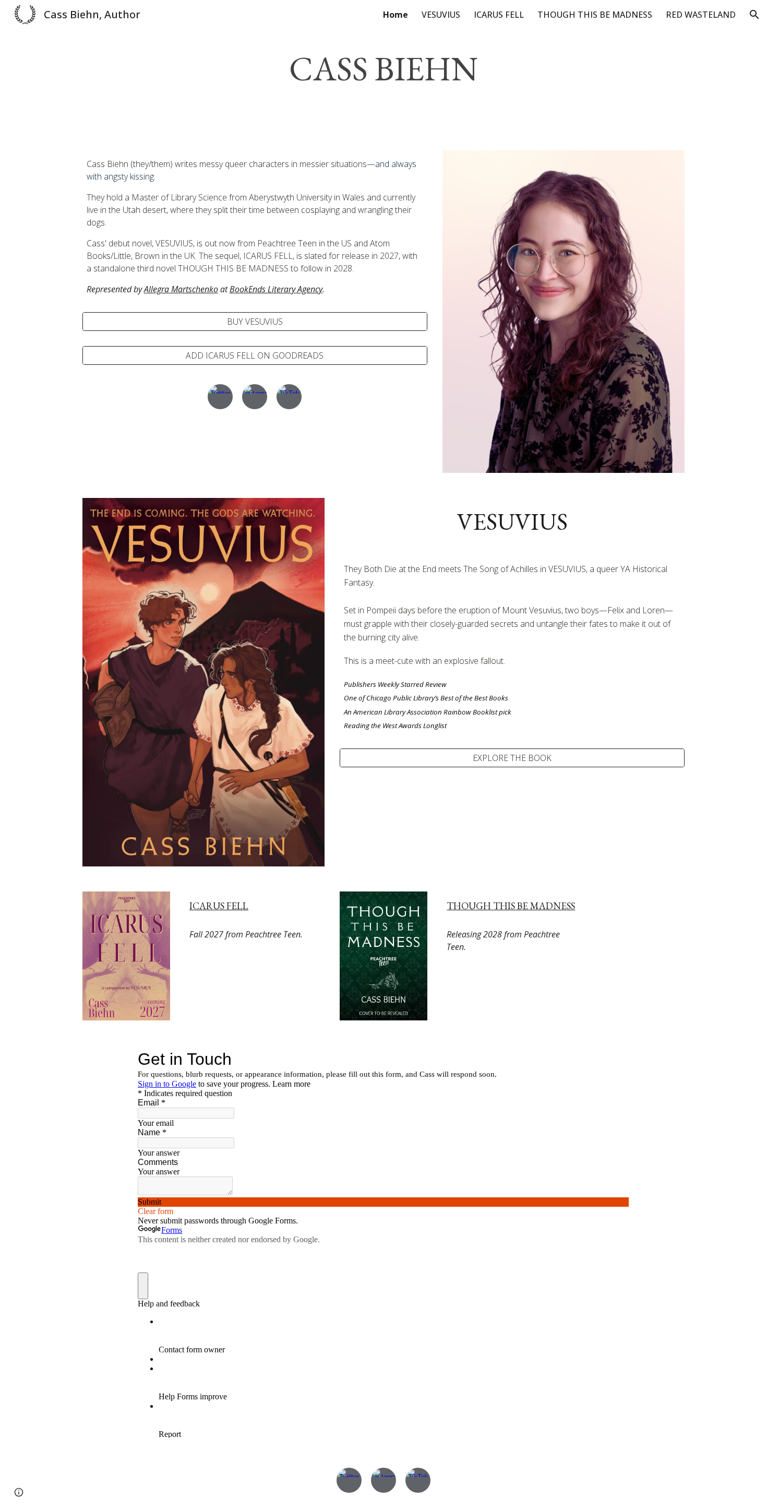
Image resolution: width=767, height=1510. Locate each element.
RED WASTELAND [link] (701, 14)
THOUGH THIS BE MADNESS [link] (594, 14)
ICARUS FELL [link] (499, 14)
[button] (754, 14)
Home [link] (395, 14)
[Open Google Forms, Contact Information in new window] (613, 1059)
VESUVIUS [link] (441, 14)
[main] (383, 69)
